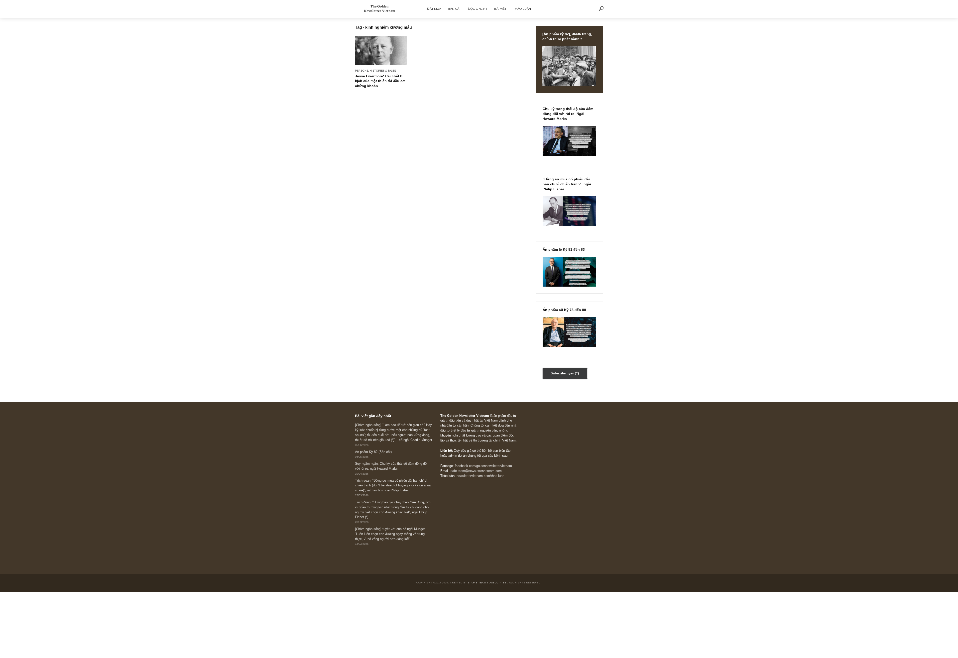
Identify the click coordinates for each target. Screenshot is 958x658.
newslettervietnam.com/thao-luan (480, 476)
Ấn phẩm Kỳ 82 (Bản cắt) (373, 452)
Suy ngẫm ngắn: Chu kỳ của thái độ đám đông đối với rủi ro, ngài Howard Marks (391, 466)
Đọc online (477, 8)
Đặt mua (434, 8)
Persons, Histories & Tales (375, 70)
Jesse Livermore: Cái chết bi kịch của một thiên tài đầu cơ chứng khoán (380, 81)
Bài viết (500, 8)
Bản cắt (454, 8)
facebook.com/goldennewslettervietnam (483, 466)
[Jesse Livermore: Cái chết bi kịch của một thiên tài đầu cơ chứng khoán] (381, 50)
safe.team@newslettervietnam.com (476, 471)
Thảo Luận (522, 8)
